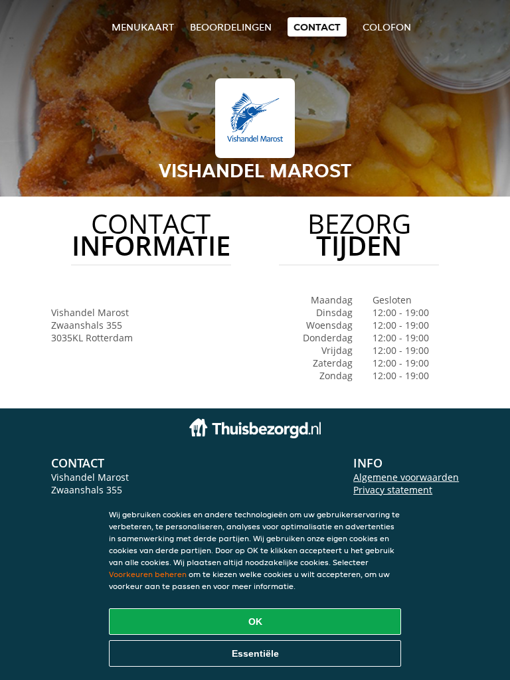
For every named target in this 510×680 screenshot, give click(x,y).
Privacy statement (392, 489)
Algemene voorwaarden (406, 477)
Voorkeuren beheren (148, 574)
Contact (317, 27)
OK (255, 621)
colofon (387, 27)
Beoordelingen (231, 27)
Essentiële (255, 653)
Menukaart (143, 27)
